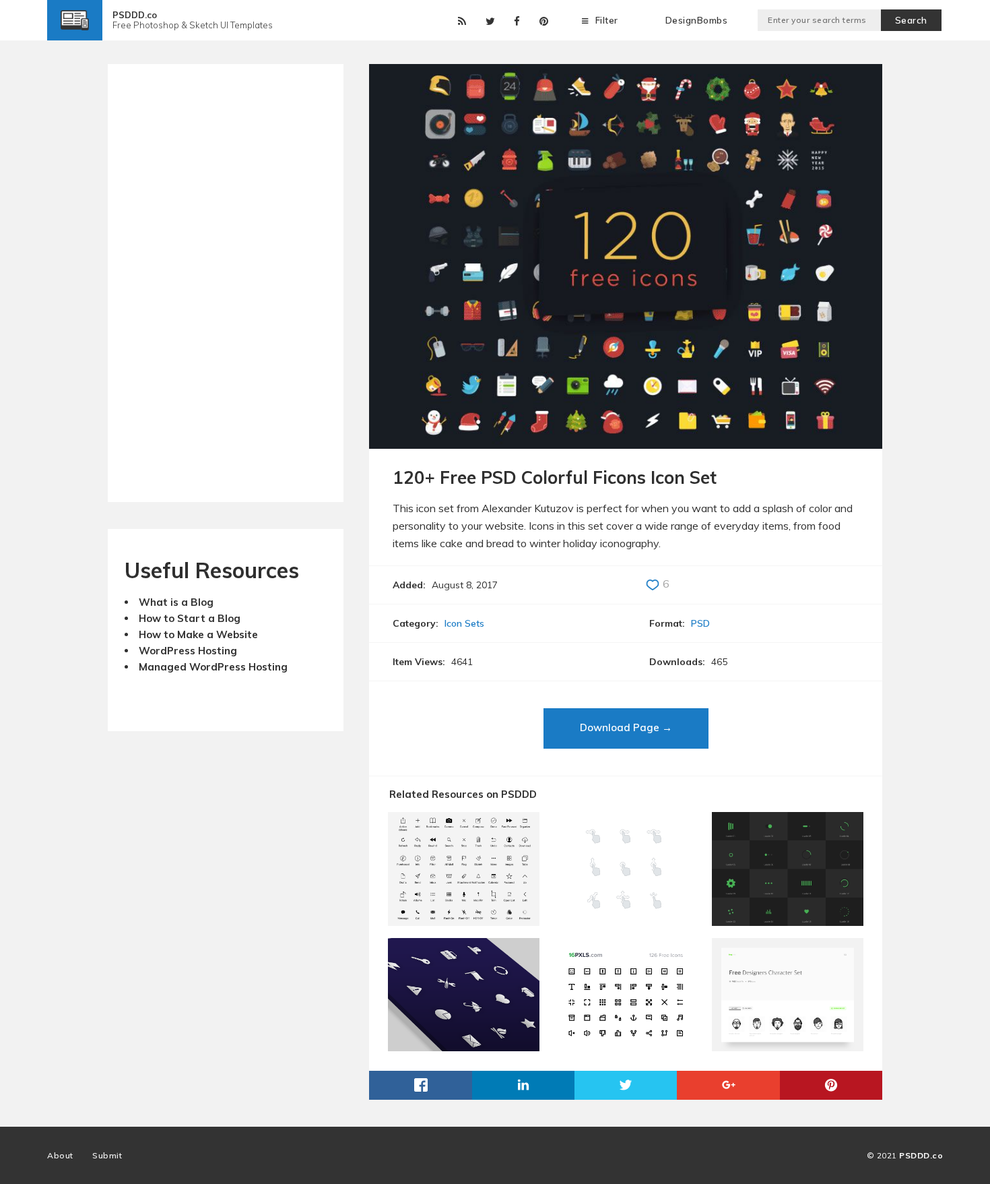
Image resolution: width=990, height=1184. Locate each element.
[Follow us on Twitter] (488, 18)
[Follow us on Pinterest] (541, 18)
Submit (107, 1155)
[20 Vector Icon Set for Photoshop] (463, 1046)
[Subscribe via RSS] (460, 18)
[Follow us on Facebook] (514, 18)
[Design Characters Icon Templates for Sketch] (787, 1046)
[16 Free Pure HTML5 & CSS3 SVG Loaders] (787, 920)
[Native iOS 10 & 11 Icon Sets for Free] (463, 920)
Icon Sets (464, 623)
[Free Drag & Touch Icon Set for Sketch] (626, 920)
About (60, 1155)
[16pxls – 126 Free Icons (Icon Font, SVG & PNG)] (626, 1046)
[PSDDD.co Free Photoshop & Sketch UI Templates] (74, 31)
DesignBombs (696, 20)
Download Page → (626, 727)
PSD (700, 623)
